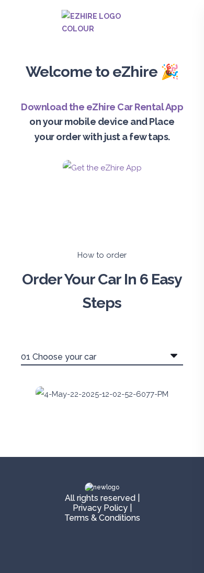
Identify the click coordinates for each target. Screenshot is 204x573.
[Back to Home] (102, 29)
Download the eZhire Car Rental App (102, 106)
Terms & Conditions (102, 518)
